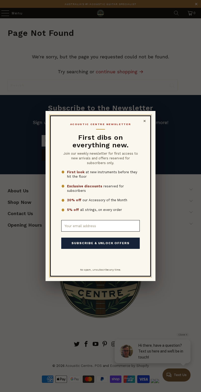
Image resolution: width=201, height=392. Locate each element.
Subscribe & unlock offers (100, 243)
